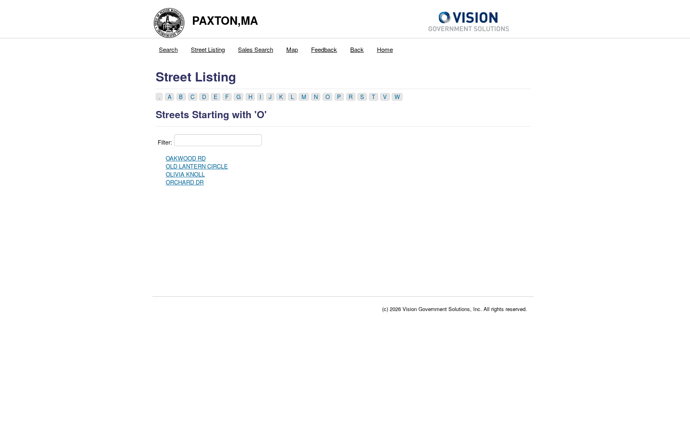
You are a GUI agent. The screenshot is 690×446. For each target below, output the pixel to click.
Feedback (324, 49)
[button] (159, 97)
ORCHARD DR (185, 182)
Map (292, 49)
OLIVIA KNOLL (185, 174)
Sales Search (255, 49)
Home (385, 49)
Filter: (165, 142)
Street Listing (208, 49)
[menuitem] (168, 47)
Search (168, 49)
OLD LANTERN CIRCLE (197, 166)
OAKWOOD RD (186, 158)
